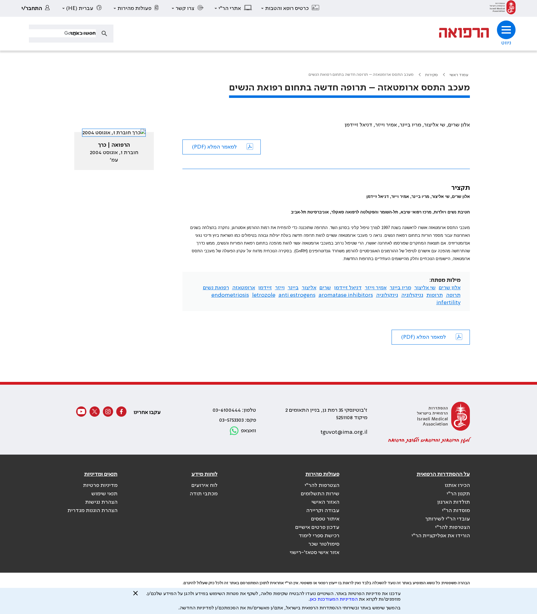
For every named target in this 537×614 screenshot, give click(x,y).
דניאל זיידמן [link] (348, 288)
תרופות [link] (434, 295)
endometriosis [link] (230, 295)
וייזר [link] (280, 288)
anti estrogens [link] (296, 295)
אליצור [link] (309, 288)
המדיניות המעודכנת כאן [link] (334, 599)
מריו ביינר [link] (400, 288)
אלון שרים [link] (450, 288)
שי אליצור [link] (425, 288)
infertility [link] (448, 302)
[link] (503, 8)
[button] (290, 8)
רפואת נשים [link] (216, 288)
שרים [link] (325, 288)
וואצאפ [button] (248, 430)
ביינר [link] (293, 288)
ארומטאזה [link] (243, 288)
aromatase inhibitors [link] (346, 295)
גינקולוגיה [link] (387, 295)
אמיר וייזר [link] (376, 288)
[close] (135, 595)
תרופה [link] (453, 295)
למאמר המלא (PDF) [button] (214, 147)
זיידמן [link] (265, 288)
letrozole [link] (263, 295)
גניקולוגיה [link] (412, 295)
